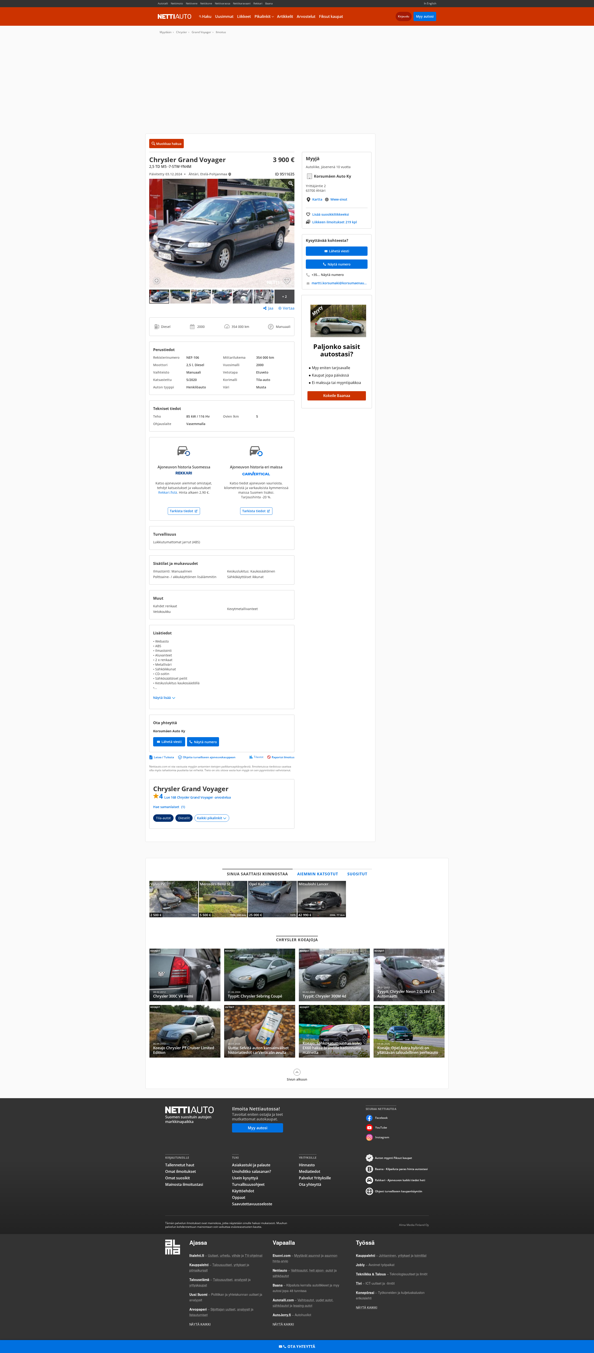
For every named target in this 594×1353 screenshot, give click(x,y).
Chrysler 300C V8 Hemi (184, 975)
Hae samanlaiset (169, 807)
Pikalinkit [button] (263, 16)
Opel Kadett (272, 899)
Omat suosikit (177, 1178)
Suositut (357, 873)
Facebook (381, 1118)
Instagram (382, 1137)
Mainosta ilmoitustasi (184, 1184)
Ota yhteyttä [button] (301, 1346)
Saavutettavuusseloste (252, 1204)
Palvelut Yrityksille (315, 1178)
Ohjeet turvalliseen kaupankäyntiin (398, 1191)
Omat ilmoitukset (180, 1171)
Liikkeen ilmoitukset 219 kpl (334, 222)
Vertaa (288, 308)
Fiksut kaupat (331, 16)
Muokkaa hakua (168, 143)
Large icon (287, 186)
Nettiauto (174, 16)
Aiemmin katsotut (317, 873)
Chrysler (181, 32)
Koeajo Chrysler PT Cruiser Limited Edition (184, 1031)
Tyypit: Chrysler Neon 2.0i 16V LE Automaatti (409, 975)
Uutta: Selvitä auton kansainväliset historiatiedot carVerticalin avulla (259, 1031)
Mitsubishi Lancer (321, 899)
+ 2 (284, 296)
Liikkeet (244, 16)
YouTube (381, 1127)
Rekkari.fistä (167, 492)
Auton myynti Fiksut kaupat (393, 1158)
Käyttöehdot (243, 1191)
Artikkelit (285, 16)
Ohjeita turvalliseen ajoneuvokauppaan (209, 757)
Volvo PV (173, 899)
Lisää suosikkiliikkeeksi (330, 214)
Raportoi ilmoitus (283, 757)
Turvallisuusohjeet (248, 1184)
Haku (206, 16)
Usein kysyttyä (245, 1178)
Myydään (165, 32)
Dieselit (184, 818)
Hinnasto (307, 1165)
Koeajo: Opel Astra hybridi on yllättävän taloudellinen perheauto (409, 1031)
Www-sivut (338, 199)
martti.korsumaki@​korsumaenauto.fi (340, 283)
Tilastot (258, 757)
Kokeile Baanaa (336, 395)
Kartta (317, 199)
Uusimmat (224, 16)
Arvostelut (306, 16)
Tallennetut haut (179, 1165)
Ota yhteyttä (310, 1184)
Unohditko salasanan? (251, 1171)
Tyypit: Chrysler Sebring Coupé (259, 975)
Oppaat (238, 1197)
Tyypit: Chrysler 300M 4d (334, 975)
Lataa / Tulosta (164, 757)
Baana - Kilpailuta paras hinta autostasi (401, 1169)
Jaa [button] (270, 308)
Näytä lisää (162, 698)
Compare (156, 280)
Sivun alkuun (297, 1079)
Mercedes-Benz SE (223, 899)
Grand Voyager (201, 32)
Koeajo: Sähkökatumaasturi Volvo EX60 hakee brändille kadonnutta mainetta (334, 1031)
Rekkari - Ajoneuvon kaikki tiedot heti (400, 1180)
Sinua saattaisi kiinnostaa (257, 873)
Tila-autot (163, 818)
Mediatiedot (309, 1171)
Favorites (286, 280)
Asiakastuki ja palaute (251, 1165)
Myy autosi (425, 16)
